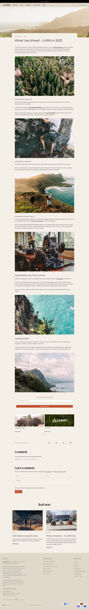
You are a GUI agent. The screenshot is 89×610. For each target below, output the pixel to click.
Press (24, 36)
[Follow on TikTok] (19, 599)
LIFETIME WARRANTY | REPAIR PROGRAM (44, 1)
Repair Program (47, 571)
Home (75, 561)
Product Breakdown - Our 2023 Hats (61, 536)
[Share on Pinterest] (63, 443)
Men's (21, 5)
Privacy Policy (47, 471)
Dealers (76, 564)
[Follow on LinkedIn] (22, 599)
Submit (18, 491)
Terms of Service (58, 471)
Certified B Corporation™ (10, 588)
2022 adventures (58, 47)
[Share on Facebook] (49, 443)
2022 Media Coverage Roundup (25, 536)
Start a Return (47, 569)
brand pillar (60, 278)
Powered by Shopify (37, 605)
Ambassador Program (80, 571)
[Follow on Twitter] (6, 599)
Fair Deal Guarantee (48, 561)
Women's (28, 5)
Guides (48, 532)
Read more (18, 431)
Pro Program (77, 569)
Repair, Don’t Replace (37, 221)
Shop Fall (15, 5)
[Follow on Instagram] (9, 599)
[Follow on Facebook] (3, 599)
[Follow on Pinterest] (13, 599)
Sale (44, 5)
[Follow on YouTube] (16, 599)
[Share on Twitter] (56, 443)
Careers (76, 566)
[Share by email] (70, 443)
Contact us (46, 573)
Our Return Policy (48, 564)
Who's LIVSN (36, 5)
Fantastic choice (44, 406)
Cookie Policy (77, 576)
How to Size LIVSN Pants (50, 566)
